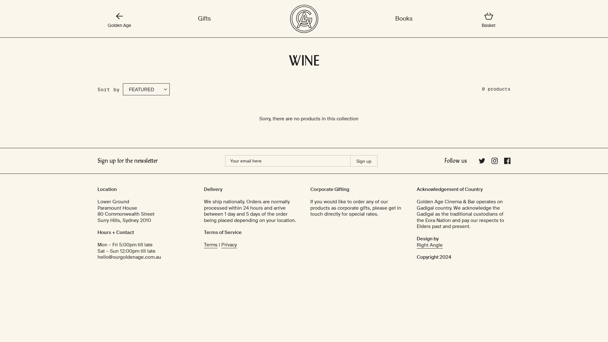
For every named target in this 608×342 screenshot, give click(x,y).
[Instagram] (494, 162)
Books (404, 18)
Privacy (229, 245)
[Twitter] (482, 162)
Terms (211, 245)
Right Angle (430, 245)
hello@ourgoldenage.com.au (129, 257)
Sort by (109, 89)
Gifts (204, 18)
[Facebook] (507, 162)
